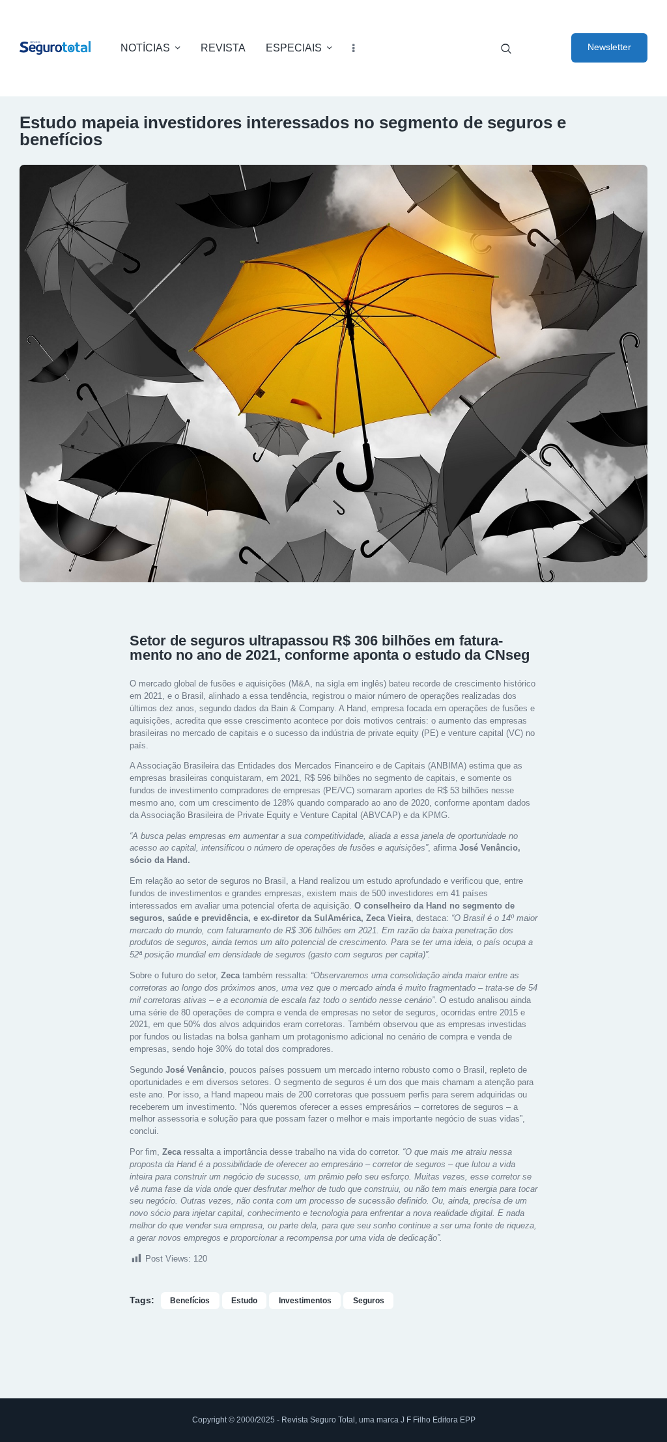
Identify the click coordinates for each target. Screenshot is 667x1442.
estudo (244, 1300)
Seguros (368, 1300)
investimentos (305, 1300)
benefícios (190, 1300)
